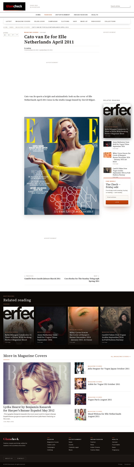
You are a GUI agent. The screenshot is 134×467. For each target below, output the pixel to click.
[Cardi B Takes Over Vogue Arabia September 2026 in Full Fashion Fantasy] (115, 326)
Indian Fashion (81, 15)
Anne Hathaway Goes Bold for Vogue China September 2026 (47, 337)
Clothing (65, 21)
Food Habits (116, 444)
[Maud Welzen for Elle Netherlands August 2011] (80, 414)
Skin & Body (96, 21)
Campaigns (52, 21)
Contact (20, 458)
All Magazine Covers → (121, 356)
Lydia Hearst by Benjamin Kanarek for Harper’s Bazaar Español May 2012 (28, 408)
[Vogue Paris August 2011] (80, 399)
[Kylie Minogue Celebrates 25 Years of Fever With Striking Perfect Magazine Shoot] (18, 326)
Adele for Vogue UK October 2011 (104, 384)
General (114, 442)
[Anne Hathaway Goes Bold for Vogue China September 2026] (51, 326)
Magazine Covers (23, 21)
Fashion (48, 15)
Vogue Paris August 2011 (100, 399)
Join (117, 202)
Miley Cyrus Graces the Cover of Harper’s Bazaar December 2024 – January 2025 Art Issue (81, 336)
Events (71, 444)
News (12, 27)
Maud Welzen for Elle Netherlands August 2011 (104, 415)
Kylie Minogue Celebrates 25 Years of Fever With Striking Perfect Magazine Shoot (18, 337)
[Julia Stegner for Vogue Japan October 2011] (80, 368)
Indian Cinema (95, 447)
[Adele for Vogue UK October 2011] (80, 383)
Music (71, 450)
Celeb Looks (39, 21)
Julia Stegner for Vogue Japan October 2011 (109, 368)
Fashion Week (95, 450)
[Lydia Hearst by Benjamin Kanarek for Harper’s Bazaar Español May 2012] (37, 383)
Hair (75, 21)
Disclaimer (127, 464)
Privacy (120, 464)
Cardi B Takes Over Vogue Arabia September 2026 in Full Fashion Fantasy (114, 337)
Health (94, 15)
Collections (110, 21)
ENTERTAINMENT (63, 15)
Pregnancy (115, 450)
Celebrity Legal (74, 447)
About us (9, 458)
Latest (9, 21)
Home (38, 15)
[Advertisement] (61, 77)
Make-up (84, 21)
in (4, 35)
